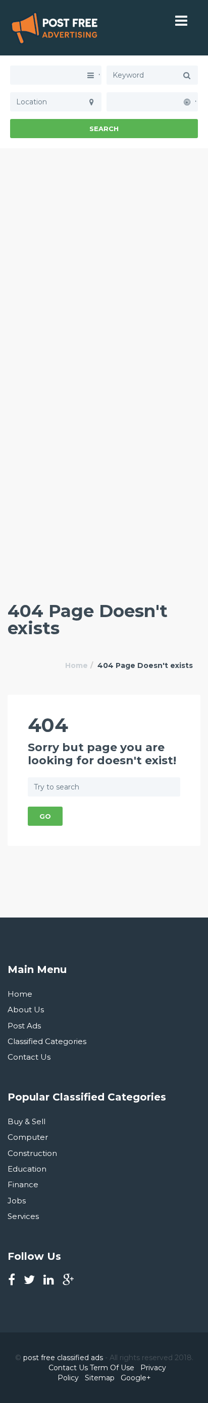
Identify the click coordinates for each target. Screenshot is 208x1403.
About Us (26, 1009)
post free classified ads (63, 1357)
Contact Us (29, 1057)
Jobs (17, 1200)
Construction (32, 1153)
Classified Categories (47, 1041)
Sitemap (100, 1377)
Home (76, 665)
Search (104, 129)
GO (45, 816)
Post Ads (24, 1025)
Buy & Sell (26, 1121)
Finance (23, 1184)
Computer (28, 1137)
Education (27, 1169)
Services (23, 1216)
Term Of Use (112, 1367)
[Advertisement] (104, 252)
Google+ (136, 1377)
